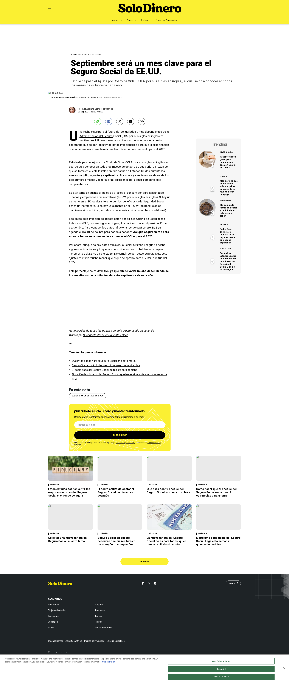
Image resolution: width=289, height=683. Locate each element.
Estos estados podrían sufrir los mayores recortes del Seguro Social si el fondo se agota (69, 492)
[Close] (284, 668)
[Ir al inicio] (60, 583)
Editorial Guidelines (116, 641)
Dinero (130, 20)
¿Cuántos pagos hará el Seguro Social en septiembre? (104, 360)
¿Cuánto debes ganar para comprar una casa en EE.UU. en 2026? (228, 162)
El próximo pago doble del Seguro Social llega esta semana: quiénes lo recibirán (218, 541)
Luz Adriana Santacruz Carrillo (97, 109)
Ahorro (115, 20)
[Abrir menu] (49, 8)
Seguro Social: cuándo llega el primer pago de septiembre (106, 365)
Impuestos (225, 200)
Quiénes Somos (55, 641)
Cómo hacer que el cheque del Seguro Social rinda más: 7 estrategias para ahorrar (216, 492)
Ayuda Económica (103, 627)
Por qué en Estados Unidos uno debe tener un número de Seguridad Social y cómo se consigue (228, 261)
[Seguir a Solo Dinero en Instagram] (155, 583)
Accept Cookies (221, 677)
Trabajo (144, 20)
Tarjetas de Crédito (57, 610)
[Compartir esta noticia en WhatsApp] (97, 121)
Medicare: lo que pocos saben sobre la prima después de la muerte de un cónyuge (229, 188)
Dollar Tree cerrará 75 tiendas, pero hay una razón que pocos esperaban (227, 236)
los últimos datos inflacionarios (117, 145)
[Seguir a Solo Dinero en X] (149, 583)
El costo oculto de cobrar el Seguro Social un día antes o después (116, 492)
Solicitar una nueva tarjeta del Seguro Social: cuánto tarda (67, 539)
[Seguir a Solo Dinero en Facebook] (143, 583)
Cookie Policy (108, 662)
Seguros (99, 604)
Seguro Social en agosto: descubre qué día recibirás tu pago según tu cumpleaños (117, 541)
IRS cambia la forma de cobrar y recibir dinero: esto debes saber (228, 210)
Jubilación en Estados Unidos (88, 396)
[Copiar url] (141, 121)
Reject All (221, 669)
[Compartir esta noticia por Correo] (130, 121)
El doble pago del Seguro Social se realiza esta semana (104, 369)
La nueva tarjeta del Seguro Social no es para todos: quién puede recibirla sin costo (166, 541)
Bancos (98, 616)
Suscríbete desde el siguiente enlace (105, 335)
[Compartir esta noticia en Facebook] (108, 121)
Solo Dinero (76, 54)
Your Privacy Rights (221, 661)
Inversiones (226, 152)
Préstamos (53, 604)
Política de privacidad (125, 443)
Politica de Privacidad (94, 641)
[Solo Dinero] (149, 7)
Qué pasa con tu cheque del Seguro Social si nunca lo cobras (168, 490)
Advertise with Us (73, 641)
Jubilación (96, 54)
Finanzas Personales (166, 20)
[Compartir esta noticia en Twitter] (119, 121)
